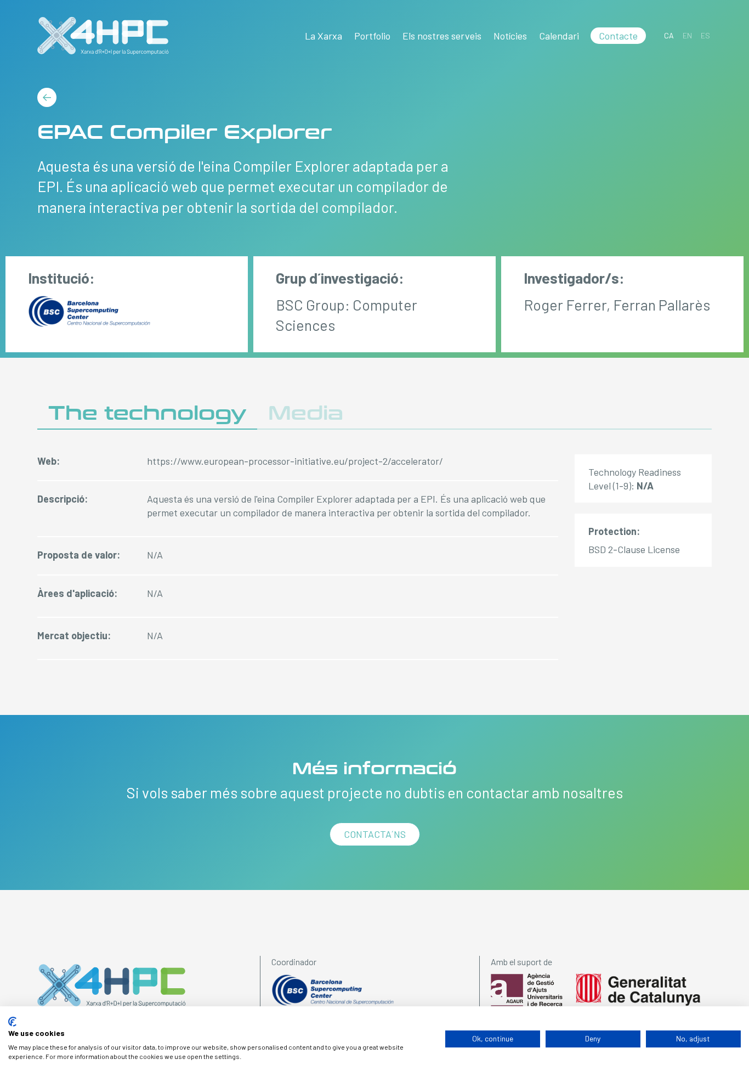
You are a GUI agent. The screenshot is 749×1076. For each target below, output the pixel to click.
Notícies (510, 36)
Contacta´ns (375, 834)
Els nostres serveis (441, 36)
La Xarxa (323, 36)
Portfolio (372, 36)
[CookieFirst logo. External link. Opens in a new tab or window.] (12, 1022)
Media (305, 413)
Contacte (618, 36)
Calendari (559, 36)
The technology (147, 413)
